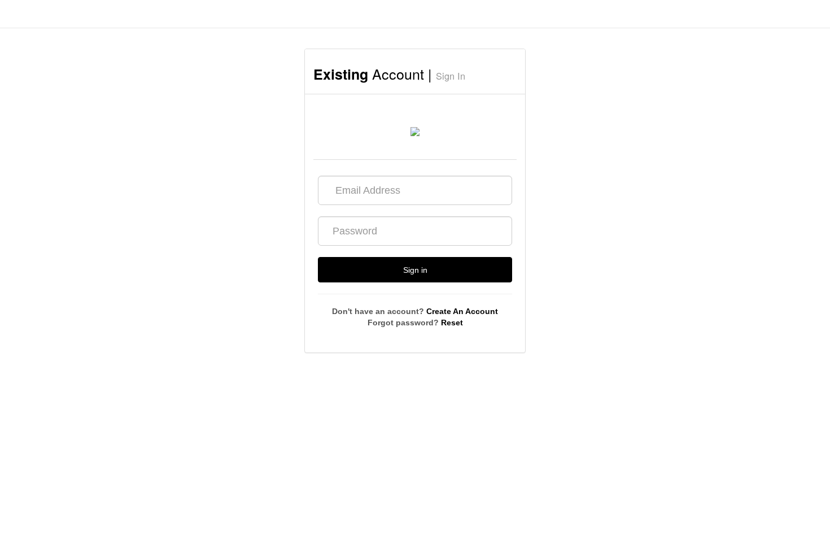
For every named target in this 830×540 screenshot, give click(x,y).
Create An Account (462, 311)
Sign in (415, 270)
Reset (452, 322)
